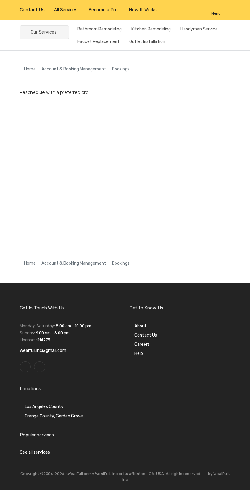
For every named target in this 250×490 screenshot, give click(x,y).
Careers (142, 344)
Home (29, 69)
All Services (65, 10)
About (140, 326)
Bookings (121, 69)
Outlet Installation (147, 41)
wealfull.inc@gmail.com (43, 350)
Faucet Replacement (98, 41)
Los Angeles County (44, 406)
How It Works (143, 10)
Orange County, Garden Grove (54, 416)
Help (138, 353)
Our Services (43, 32)
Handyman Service (199, 29)
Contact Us (32, 10)
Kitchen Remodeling (151, 29)
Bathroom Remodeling (99, 29)
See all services (35, 452)
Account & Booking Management (73, 69)
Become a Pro (103, 10)
